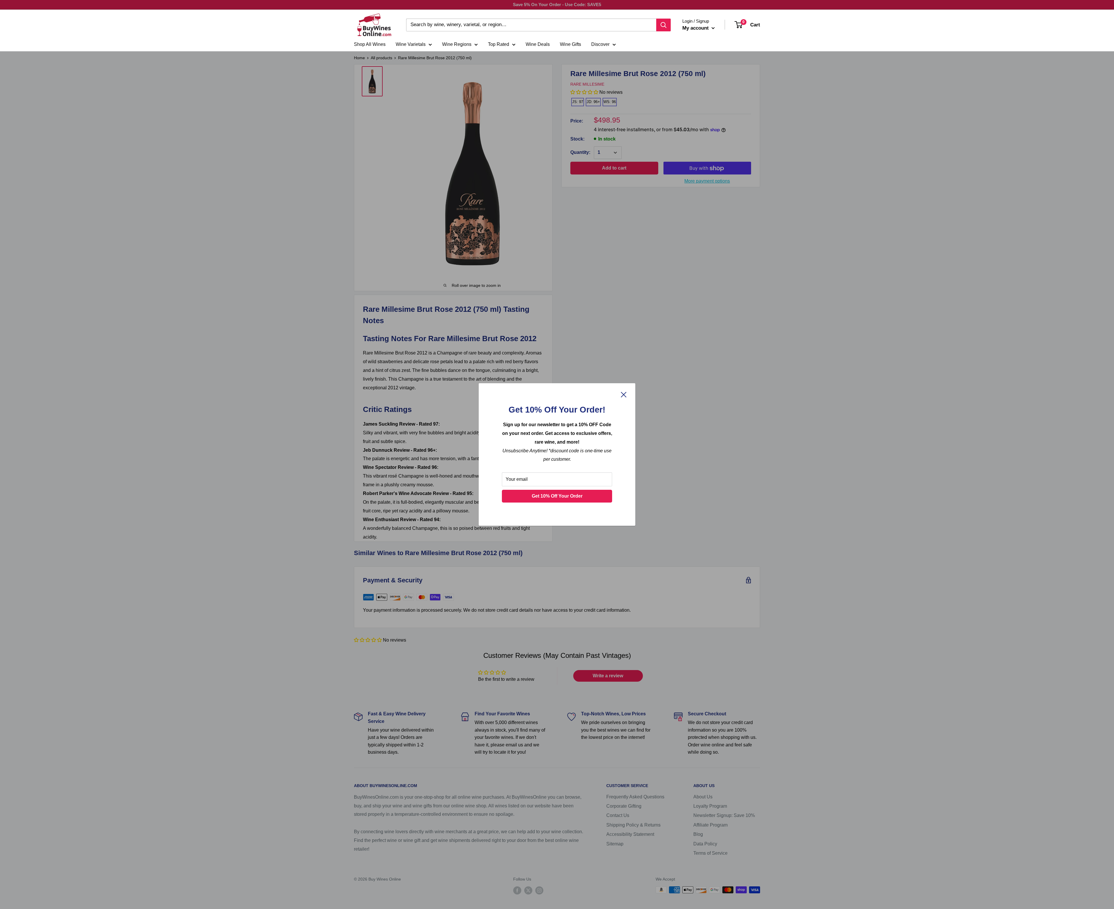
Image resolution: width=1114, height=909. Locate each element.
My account (696, 28)
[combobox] (531, 25)
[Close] (624, 394)
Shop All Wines (370, 44)
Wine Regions (456, 44)
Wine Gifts (570, 44)
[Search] (663, 25)
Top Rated (498, 44)
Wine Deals (538, 44)
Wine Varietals (411, 44)
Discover (600, 44)
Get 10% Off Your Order (557, 496)
